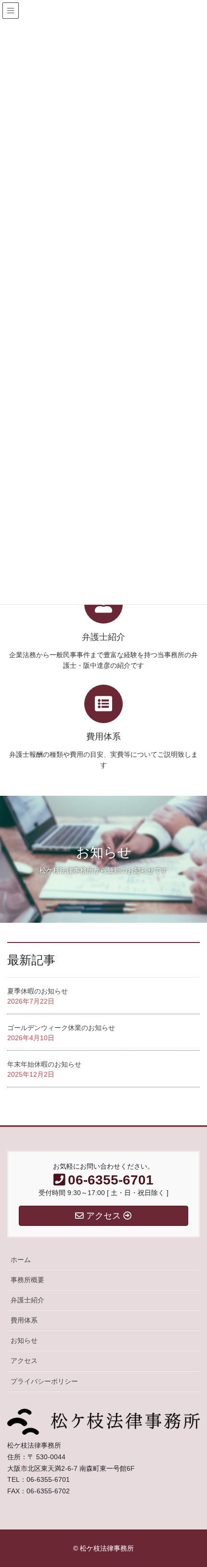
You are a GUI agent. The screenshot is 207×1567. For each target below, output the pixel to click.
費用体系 (24, 1320)
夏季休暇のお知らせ (37, 991)
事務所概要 (27, 1280)
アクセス (24, 1360)
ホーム (21, 1259)
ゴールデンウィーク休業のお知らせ (61, 1028)
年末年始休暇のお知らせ (44, 1064)
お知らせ (24, 1340)
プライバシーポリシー (44, 1381)
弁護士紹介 (27, 1300)
